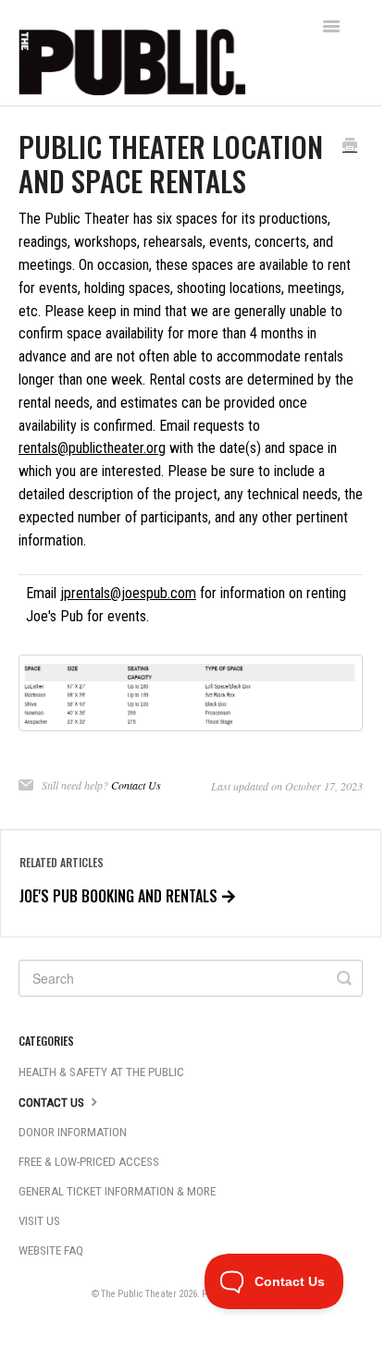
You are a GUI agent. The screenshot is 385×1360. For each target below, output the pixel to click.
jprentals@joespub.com (128, 593)
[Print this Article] (349, 147)
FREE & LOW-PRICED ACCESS (89, 1162)
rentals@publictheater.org (92, 448)
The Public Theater (139, 1294)
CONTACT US (53, 1102)
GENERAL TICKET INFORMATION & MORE (117, 1191)
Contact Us (136, 785)
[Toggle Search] (344, 978)
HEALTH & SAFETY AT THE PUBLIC (101, 1072)
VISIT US (39, 1221)
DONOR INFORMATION (73, 1132)
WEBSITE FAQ (51, 1250)
